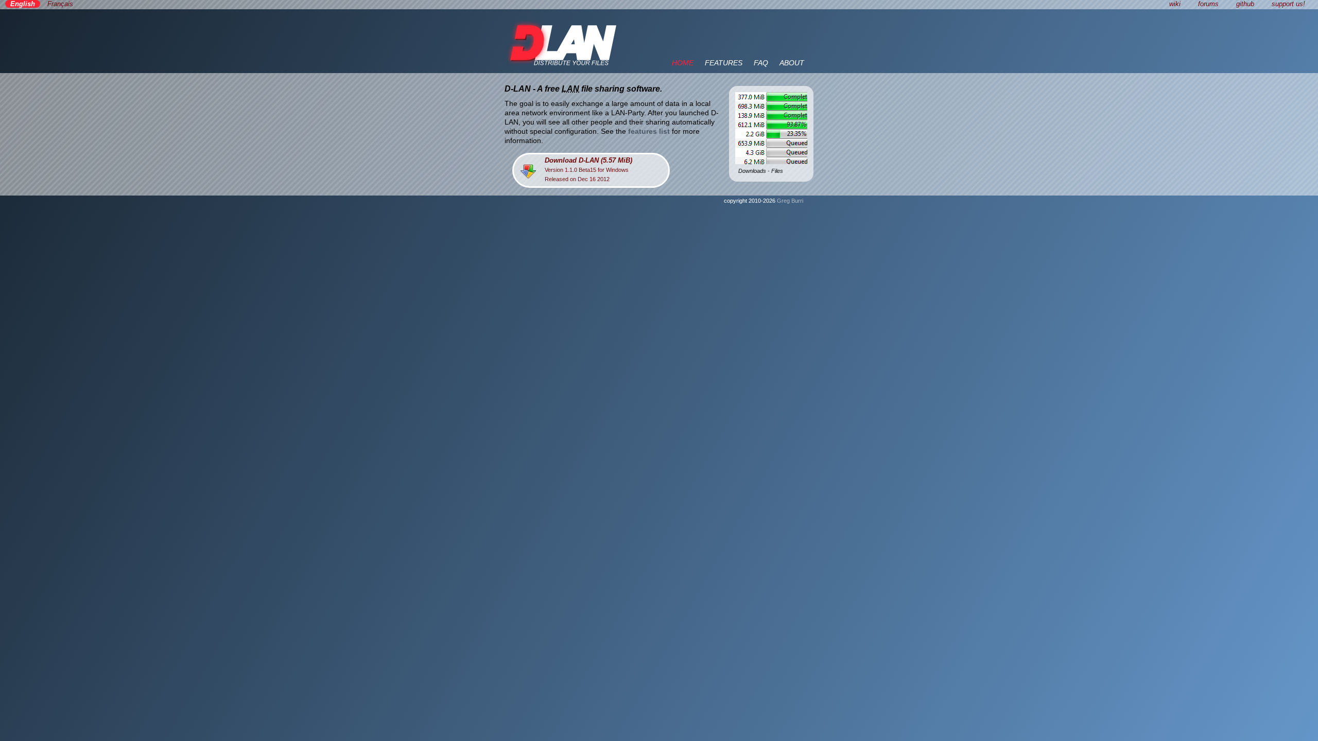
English (22, 4)
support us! (1288, 4)
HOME (682, 63)
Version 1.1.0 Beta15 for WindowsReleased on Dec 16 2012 (588, 169)
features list (649, 131)
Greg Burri (790, 201)
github (1245, 4)
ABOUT (791, 63)
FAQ (761, 63)
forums (1208, 4)
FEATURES (723, 63)
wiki (1175, 4)
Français (60, 4)
